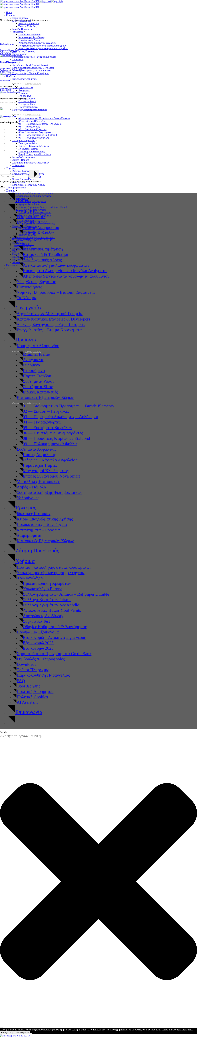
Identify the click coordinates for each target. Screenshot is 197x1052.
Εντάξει (4, 1033)
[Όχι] (31, 1033)
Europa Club (5, 68)
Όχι (12, 1033)
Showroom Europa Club (9, 50)
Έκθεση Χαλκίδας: (8, 62)
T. (5, 90)
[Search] (1, 1027)
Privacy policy (22, 1033)
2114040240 (6, 54)
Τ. (1, 54)
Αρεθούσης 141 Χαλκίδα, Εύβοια (12, 70)
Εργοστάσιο (5, 80)
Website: (27, 109)
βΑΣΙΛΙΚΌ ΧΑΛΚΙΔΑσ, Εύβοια (12, 88)
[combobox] (22, 736)
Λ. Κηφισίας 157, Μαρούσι (10, 52)
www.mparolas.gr (39, 109)
